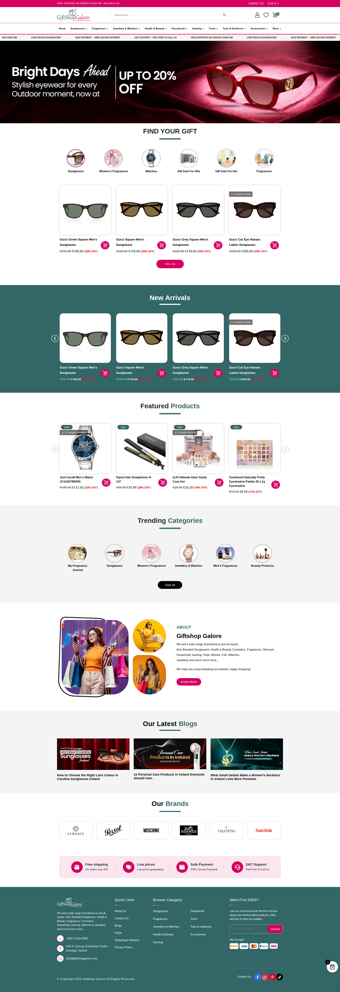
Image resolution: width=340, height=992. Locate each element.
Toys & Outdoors (233, 28)
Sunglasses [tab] (76, 171)
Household (178, 28)
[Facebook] (257, 977)
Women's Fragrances (151, 565)
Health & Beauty (154, 28)
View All (170, 263)
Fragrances (99, 28)
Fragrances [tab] (264, 171)
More (276, 28)
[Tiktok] (279, 977)
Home (62, 28)
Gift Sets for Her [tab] (226, 171)
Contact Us (256, 3)
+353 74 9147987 (77, 938)
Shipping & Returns (127, 940)
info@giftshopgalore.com (81, 958)
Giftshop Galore (94, 979)
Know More (189, 682)
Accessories (258, 28)
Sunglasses (77, 28)
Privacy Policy (123, 947)
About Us (120, 911)
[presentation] (54, 338)
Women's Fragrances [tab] (113, 171)
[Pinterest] (272, 977)
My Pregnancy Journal (77, 568)
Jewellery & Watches (125, 28)
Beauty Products (262, 565)
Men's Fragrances (225, 565)
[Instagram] (265, 977)
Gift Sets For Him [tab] (188, 171)
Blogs (118, 925)
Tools (212, 28)
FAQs (118, 932)
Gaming (197, 28)
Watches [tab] (151, 171)
